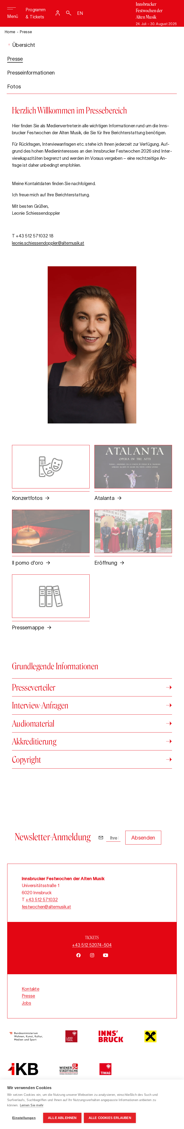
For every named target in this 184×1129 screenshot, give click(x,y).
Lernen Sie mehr (32, 1105)
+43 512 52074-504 (92, 945)
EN (80, 13)
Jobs (26, 1003)
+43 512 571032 (42, 899)
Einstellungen (24, 1118)
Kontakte (30, 989)
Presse (15, 59)
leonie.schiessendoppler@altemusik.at (48, 243)
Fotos (14, 86)
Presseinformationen (31, 72)
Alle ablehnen (62, 1118)
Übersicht (23, 45)
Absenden (143, 837)
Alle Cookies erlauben (110, 1118)
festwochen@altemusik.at (46, 906)
